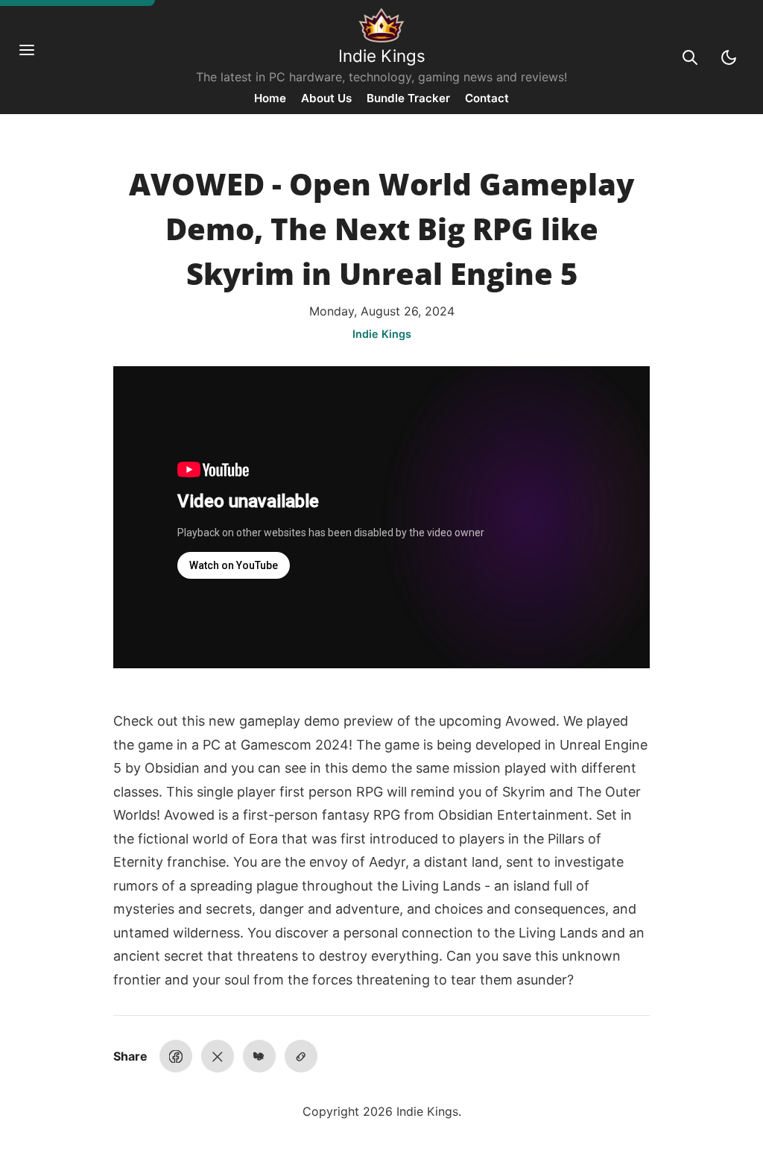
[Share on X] (217, 1056)
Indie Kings (381, 55)
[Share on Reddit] (259, 1056)
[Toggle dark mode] (728, 57)
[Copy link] (301, 1056)
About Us (326, 98)
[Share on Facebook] (175, 1056)
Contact (487, 98)
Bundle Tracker (408, 98)
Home (270, 98)
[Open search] (690, 57)
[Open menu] (34, 57)
